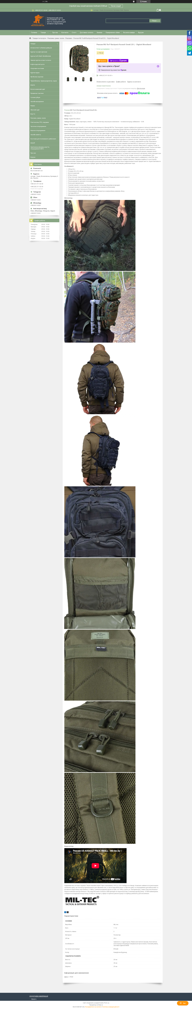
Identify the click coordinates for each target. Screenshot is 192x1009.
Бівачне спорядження (37, 130)
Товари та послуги (39, 38)
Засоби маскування (37, 101)
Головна (34, 32)
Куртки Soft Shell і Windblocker (40, 56)
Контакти (64, 32)
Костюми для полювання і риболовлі (43, 139)
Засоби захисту (35, 134)
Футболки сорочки (36, 77)
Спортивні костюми (37, 68)
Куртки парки (34, 72)
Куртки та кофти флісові (38, 52)
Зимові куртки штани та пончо (40, 60)
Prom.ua (106, 1003)
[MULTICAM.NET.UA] (37, 20)
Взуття (32, 114)
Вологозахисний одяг (37, 89)
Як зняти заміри (129, 32)
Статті (74, 32)
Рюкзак (67, 110)
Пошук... (155, 21)
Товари (43, 32)
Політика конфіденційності (110, 1007)
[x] (68, 912)
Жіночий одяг (35, 110)
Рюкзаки (68, 38)
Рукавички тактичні (37, 93)
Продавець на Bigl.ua (96, 1005)
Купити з (115, 61)
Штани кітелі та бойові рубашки (41, 48)
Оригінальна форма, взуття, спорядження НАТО (39, 148)
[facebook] (65, 912)
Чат (184, 1003)
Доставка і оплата (86, 32)
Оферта (33, 999)
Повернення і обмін (113, 32)
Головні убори (35, 97)
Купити (103, 61)
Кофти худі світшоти (37, 64)
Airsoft (32, 143)
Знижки (99, 32)
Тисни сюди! (116, 6)
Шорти (32, 85)
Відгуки (141, 32)
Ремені (32, 106)
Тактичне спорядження (38, 126)
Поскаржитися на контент (93, 1007)
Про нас (55, 32)
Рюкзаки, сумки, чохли (56, 38)
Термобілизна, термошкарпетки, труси (43, 81)
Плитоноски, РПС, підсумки (39, 122)
